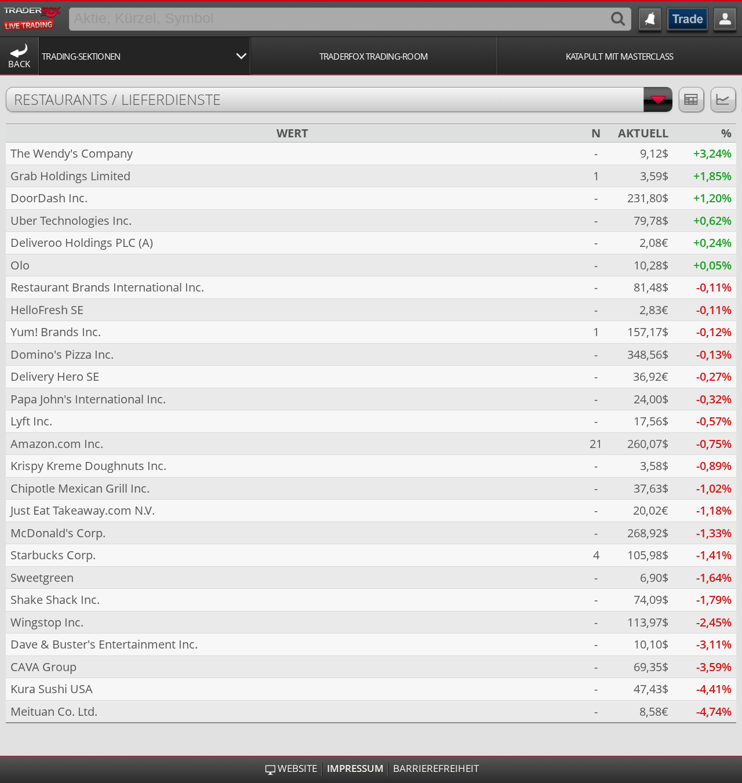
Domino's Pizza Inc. (62, 354)
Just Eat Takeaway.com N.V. (82, 510)
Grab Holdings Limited (70, 176)
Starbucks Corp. (53, 555)
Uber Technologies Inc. (71, 220)
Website (297, 768)
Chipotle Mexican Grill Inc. (80, 488)
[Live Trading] (32, 17)
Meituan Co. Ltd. (53, 711)
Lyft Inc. (31, 421)
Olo (20, 265)
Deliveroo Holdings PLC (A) (81, 242)
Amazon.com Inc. (56, 443)
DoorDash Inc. (49, 198)
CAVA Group (43, 667)
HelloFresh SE (46, 310)
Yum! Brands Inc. (55, 332)
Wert (292, 133)
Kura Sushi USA (51, 689)
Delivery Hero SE (54, 376)
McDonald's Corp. (58, 533)
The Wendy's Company (71, 153)
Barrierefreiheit (436, 768)
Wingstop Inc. (46, 622)
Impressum (355, 768)
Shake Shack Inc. (55, 599)
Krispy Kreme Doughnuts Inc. (88, 466)
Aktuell (643, 133)
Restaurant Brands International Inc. (107, 287)
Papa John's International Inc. (88, 399)
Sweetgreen (42, 577)
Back (19, 64)
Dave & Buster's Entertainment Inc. (104, 644)
